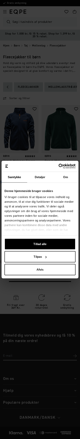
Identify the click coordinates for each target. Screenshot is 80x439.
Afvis (40, 269)
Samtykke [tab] (14, 177)
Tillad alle (39, 243)
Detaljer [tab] (40, 177)
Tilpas (38, 256)
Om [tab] (65, 177)
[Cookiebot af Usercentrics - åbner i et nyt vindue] (59, 166)
